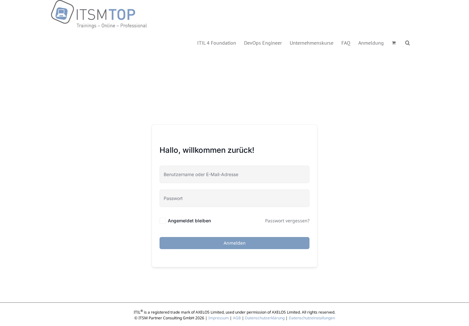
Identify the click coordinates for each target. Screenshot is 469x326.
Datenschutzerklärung (265, 318)
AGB (237, 318)
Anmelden (235, 243)
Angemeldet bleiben (189, 220)
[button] (407, 42)
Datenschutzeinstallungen (312, 318)
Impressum (218, 318)
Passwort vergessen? (287, 221)
